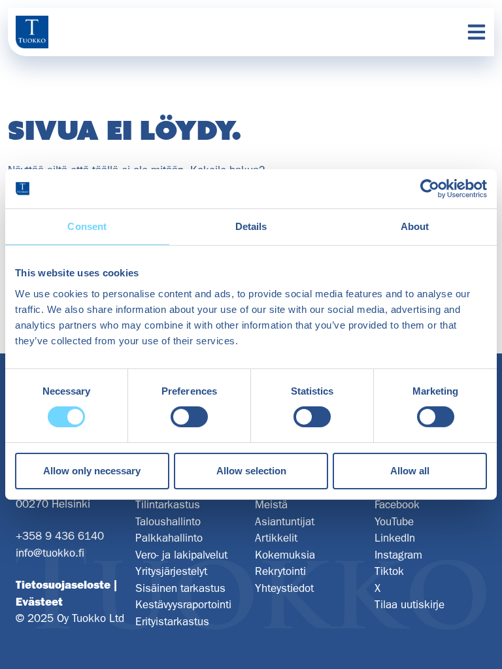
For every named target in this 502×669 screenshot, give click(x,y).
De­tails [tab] (251, 226)
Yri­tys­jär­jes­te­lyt (171, 571)
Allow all (409, 470)
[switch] (189, 416)
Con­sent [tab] (87, 226)
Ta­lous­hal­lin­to (168, 521)
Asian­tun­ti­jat (284, 521)
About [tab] (415, 226)
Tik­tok (389, 571)
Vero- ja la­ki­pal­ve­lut (181, 554)
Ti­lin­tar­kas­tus (167, 504)
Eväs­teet (39, 601)
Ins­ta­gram (398, 554)
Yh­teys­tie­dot (284, 588)
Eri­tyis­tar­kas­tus (172, 621)
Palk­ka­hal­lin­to (169, 537)
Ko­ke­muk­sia (285, 554)
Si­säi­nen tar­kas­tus (180, 588)
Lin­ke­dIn (395, 537)
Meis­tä (271, 504)
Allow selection (251, 470)
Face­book (397, 504)
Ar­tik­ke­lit (276, 537)
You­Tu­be (394, 521)
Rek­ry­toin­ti (280, 571)
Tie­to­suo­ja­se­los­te (63, 584)
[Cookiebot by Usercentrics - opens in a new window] (430, 189)
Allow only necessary (92, 470)
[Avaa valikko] (476, 32)
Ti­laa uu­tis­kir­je (409, 604)
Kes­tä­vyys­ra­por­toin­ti (183, 604)
